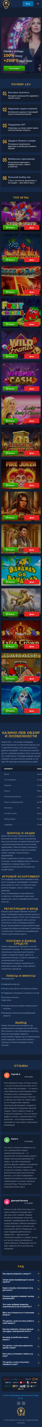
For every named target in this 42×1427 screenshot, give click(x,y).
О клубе (35, 1395)
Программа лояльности (20, 1395)
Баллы (6, 1395)
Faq (21, 1398)
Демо (31, 228)
